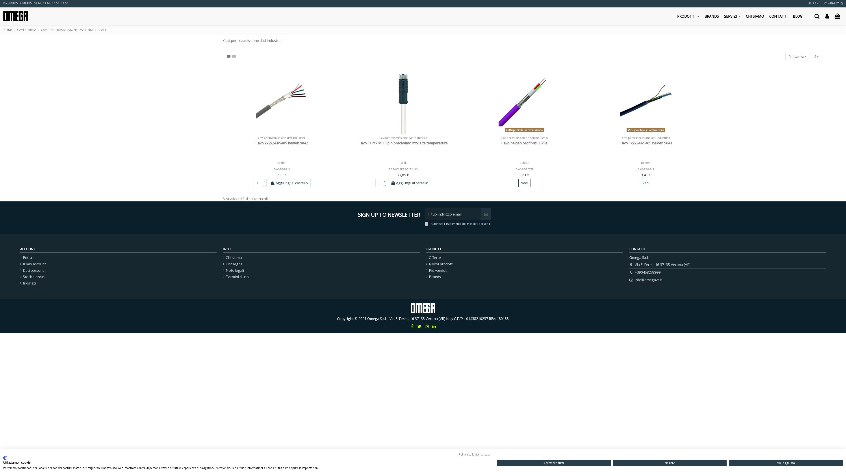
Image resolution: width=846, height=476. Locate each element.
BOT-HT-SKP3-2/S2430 (403, 169)
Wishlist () (835, 3)
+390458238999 (648, 272)
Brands (435, 276)
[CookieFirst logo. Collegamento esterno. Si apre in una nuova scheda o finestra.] (5, 458)
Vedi (524, 182)
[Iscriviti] (486, 214)
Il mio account (34, 264)
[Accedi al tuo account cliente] (827, 16)
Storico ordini (34, 276)
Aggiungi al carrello (292, 182)
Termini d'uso (237, 276)
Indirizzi (29, 283)
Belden (281, 163)
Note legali (235, 270)
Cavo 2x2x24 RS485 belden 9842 (282, 143)
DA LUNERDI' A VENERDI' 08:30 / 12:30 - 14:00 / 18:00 (35, 3)
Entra (27, 257)
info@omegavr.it (648, 279)
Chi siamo (234, 257)
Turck (403, 163)
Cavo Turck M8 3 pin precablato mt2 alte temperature (403, 143)
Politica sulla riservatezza (474, 454)
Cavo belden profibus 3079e (524, 143)
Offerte (435, 257)
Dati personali (34, 270)
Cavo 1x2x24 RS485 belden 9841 (646, 143)
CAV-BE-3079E (525, 169)
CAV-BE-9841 (646, 169)
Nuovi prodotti (441, 264)
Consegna (234, 264)
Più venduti (438, 270)
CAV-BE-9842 (281, 169)
